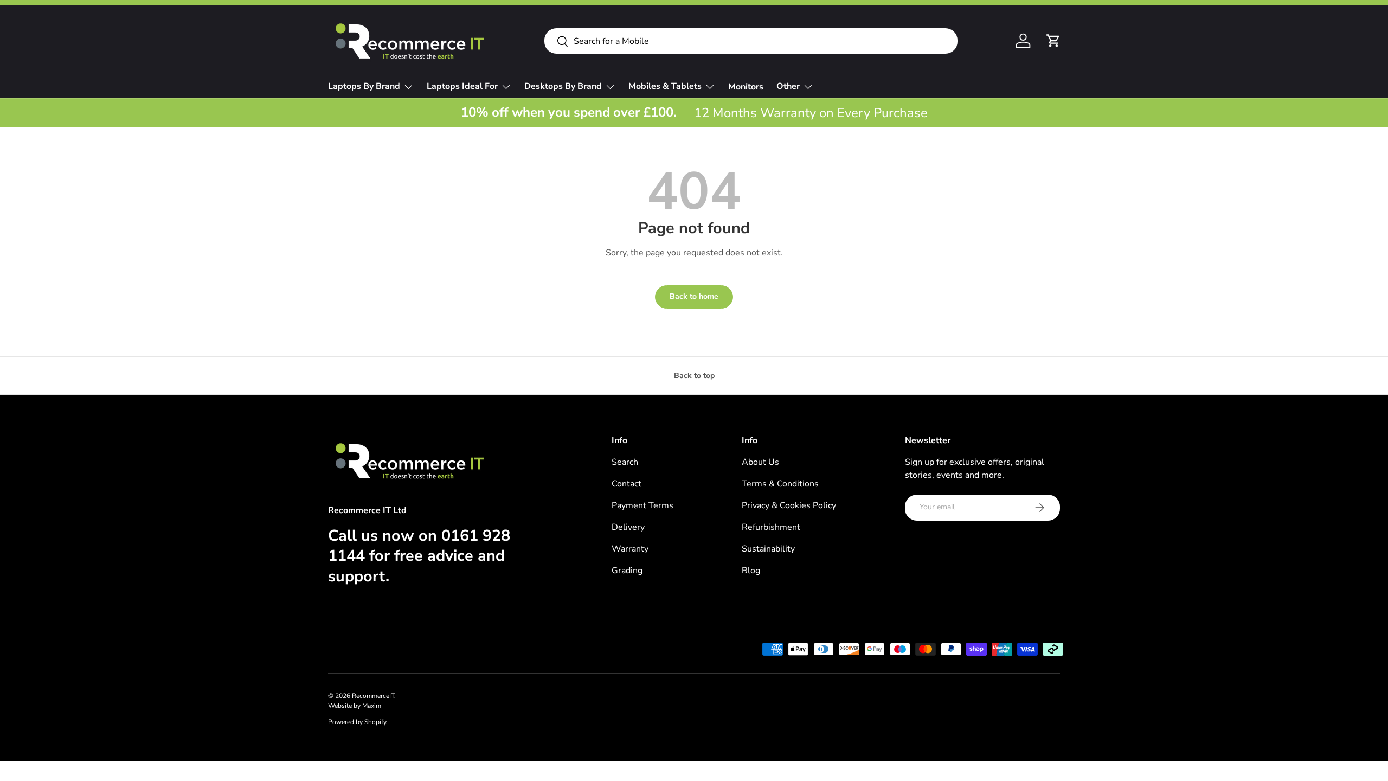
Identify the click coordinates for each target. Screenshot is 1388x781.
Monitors (745, 87)
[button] (1053, 41)
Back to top (694, 375)
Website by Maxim (354, 705)
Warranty (630, 549)
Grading (627, 571)
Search (625, 462)
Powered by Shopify (357, 722)
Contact (626, 484)
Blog (751, 571)
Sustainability (768, 549)
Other (788, 86)
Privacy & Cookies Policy (789, 505)
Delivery (628, 527)
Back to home (694, 296)
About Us (760, 462)
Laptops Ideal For (462, 86)
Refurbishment (771, 527)
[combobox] (751, 41)
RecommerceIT (373, 696)
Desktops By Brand (563, 86)
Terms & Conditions (780, 484)
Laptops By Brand (364, 86)
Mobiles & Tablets (665, 86)
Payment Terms (642, 505)
